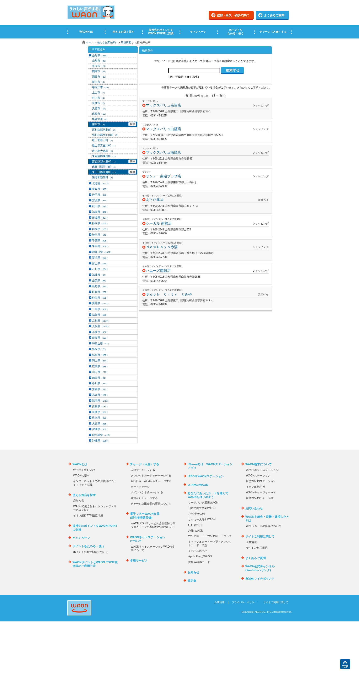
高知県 (100, 394)
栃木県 (100, 223)
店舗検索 (126, 42)
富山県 (100, 263)
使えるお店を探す (107, 42)
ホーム (89, 42)
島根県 (100, 354)
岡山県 (100, 360)
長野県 (100, 286)
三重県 (100, 309)
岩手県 (100, 194)
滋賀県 (100, 314)
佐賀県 (100, 406)
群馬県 (100, 229)
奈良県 (100, 337)
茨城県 (100, 217)
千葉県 (100, 240)
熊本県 (100, 417)
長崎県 (100, 412)
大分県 (100, 423)
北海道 (101, 183)
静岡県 (100, 297)
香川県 (100, 383)
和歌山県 (101, 343)
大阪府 (101, 326)
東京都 (101, 246)
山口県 (100, 372)
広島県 (100, 366)
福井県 (99, 274)
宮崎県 (100, 429)
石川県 (100, 269)
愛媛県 (100, 389)
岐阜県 (100, 291)
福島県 (100, 211)
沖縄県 (101, 440)
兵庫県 (100, 332)
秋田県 (100, 206)
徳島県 (99, 377)
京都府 (101, 320)
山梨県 (99, 280)
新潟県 (100, 257)
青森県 (100, 189)
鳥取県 (99, 349)
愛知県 (101, 303)
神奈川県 (102, 252)
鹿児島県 (101, 435)
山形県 (100, 55)
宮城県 (100, 200)
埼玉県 (100, 234)
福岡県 (101, 400)
